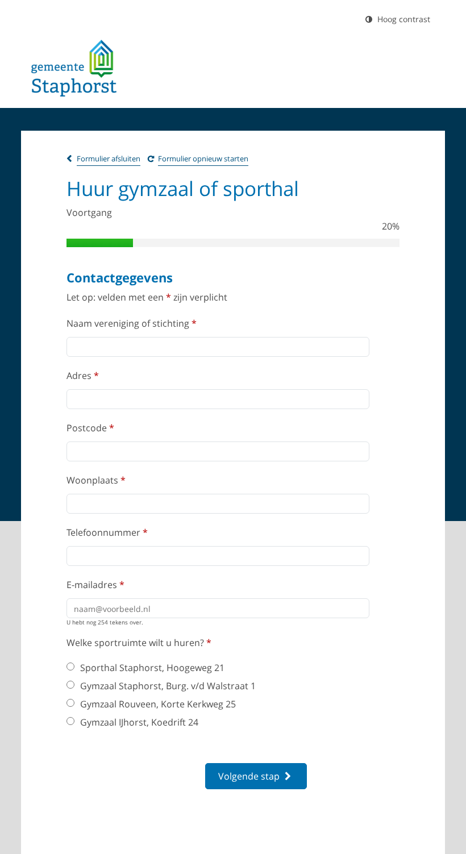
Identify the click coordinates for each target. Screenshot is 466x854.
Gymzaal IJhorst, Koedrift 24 (139, 722)
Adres (82, 375)
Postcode (90, 428)
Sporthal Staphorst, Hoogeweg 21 (152, 667)
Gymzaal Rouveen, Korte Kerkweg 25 (158, 704)
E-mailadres (95, 584)
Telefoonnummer (107, 532)
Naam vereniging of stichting (131, 323)
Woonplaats (96, 480)
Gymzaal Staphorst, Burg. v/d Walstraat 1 (168, 686)
